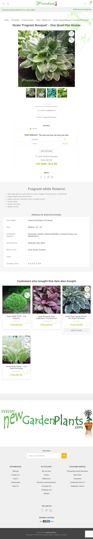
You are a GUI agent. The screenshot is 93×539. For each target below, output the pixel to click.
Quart (35, 129)
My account (46, 471)
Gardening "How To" (77, 482)
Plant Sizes (77, 475)
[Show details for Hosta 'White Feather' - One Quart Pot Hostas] (16, 350)
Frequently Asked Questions (77, 471)
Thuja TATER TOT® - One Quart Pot (16, 317)
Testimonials (15, 482)
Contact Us (15, 475)
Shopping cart (46, 490)
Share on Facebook (45, 177)
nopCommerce (51, 532)
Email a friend (52, 177)
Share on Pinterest (48, 177)
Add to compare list (48, 110)
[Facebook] (42, 510)
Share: (46, 173)
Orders (46, 475)
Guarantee (77, 479)
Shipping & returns (77, 486)
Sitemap (15, 471)
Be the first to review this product (46, 106)
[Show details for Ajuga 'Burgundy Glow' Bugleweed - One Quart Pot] (46, 300)
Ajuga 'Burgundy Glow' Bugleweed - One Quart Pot (46, 317)
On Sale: (42, 163)
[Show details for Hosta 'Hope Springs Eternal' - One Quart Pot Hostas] (76, 300)
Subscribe (64, 455)
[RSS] (51, 510)
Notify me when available (48, 156)
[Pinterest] (46, 510)
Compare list (46, 486)
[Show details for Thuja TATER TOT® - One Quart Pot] (16, 300)
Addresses (46, 479)
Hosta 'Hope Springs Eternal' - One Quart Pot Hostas (76, 317)
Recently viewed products (46, 482)
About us (15, 486)
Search (15, 479)
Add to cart (76, 330)
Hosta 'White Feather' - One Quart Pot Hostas (16, 367)
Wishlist (46, 493)
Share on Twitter (41, 177)
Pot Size (46, 126)
